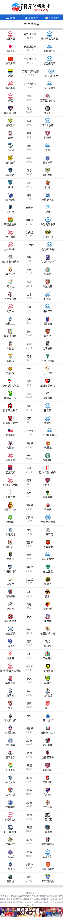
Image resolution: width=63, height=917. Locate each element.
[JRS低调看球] (31, 912)
